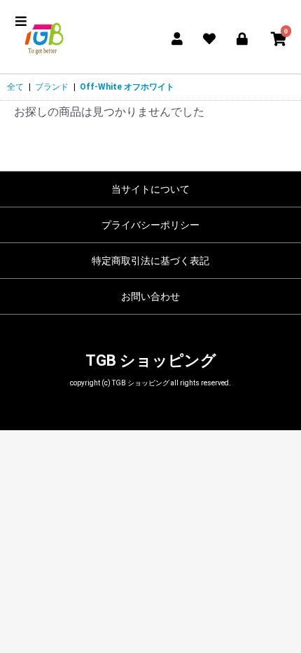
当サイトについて (150, 189)
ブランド (52, 87)
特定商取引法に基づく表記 (150, 260)
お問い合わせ (150, 296)
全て (15, 87)
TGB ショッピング (150, 360)
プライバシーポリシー (151, 225)
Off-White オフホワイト (127, 87)
